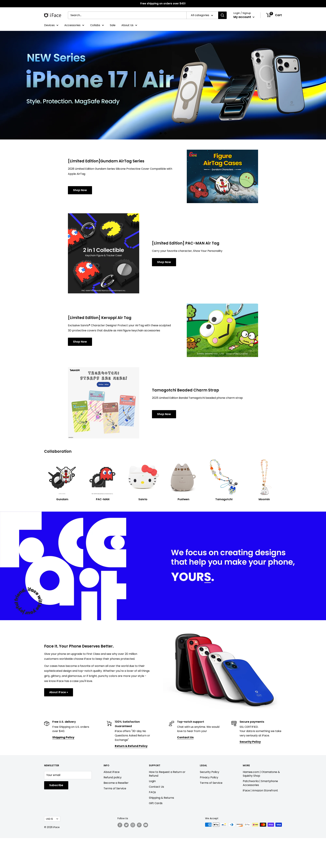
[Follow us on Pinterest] (139, 825)
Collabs (95, 25)
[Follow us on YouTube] (145, 825)
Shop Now (80, 190)
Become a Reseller (116, 783)
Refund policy (113, 777)
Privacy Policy (209, 777)
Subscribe (56, 785)
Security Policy (209, 772)
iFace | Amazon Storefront (260, 790)
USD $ (49, 819)
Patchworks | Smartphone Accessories (260, 783)
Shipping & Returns (161, 798)
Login (152, 781)
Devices (49, 25)
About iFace (112, 772)
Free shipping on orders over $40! (163, 3)
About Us (127, 25)
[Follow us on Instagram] (132, 825)
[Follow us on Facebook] (119, 825)
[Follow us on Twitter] (126, 825)
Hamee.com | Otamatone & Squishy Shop (261, 774)
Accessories (72, 25)
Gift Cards (155, 803)
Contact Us (156, 787)
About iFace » (58, 692)
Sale (112, 25)
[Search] (222, 15)
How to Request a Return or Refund (167, 774)
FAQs (152, 792)
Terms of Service (115, 788)
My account (242, 17)
